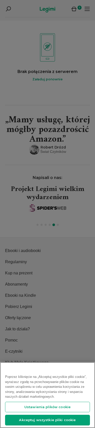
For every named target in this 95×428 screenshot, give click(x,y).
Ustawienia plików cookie (47, 407)
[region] (47, 395)
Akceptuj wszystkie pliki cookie (47, 420)
